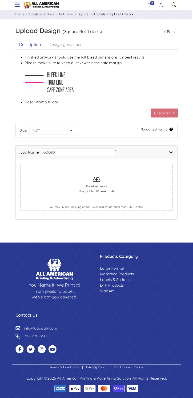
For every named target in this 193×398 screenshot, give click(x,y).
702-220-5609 (36, 336)
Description (30, 44)
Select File (107, 191)
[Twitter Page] (31, 349)
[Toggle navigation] (17, 5)
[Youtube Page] (52, 349)
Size (23, 130)
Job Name (29, 152)
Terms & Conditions (65, 367)
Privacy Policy (97, 367)
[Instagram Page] (42, 349)
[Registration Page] (161, 5)
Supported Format (155, 129)
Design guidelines (65, 44)
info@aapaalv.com (40, 328)
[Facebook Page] (20, 349)
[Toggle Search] (174, 4)
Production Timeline (129, 367)
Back (171, 31)
